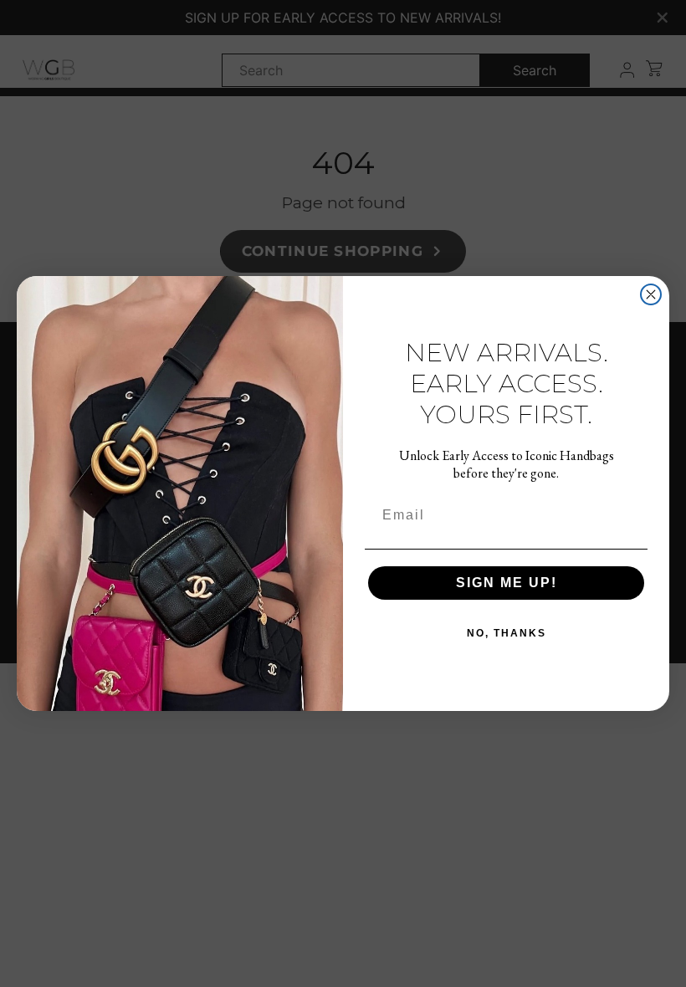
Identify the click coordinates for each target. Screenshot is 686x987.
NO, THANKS (506, 633)
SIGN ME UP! (506, 582)
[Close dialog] (651, 294)
